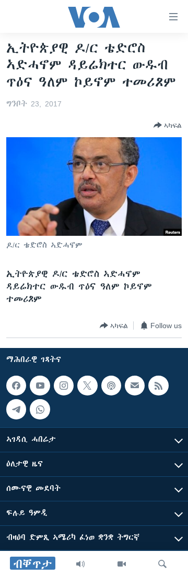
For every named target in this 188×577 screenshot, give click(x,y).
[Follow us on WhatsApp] (40, 409)
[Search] (162, 564)
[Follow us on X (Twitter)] (87, 385)
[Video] (121, 564)
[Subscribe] (135, 385)
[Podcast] (111, 385)
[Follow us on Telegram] (16, 409)
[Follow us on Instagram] (64, 385)
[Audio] (80, 564)
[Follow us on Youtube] (40, 385)
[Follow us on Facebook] (16, 385)
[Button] (168, 125)
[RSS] (158, 385)
